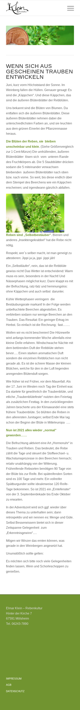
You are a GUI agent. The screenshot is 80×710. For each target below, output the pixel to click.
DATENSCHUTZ (15, 691)
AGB (8, 684)
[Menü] (68, 8)
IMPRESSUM (14, 678)
